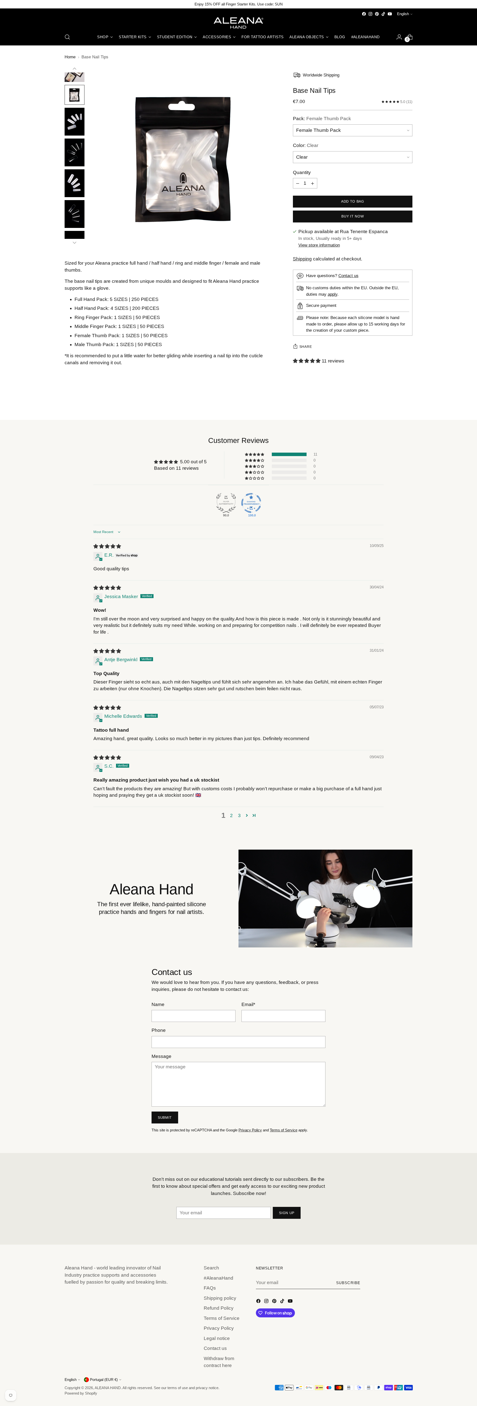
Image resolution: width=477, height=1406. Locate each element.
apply (332, 294)
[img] (107, 546)
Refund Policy (219, 1308)
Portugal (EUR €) (104, 1380)
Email (248, 1004)
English (403, 14)
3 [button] (239, 815)
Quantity (302, 172)
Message (161, 1056)
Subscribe (348, 1283)
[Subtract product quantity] (297, 183)
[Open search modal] (67, 37)
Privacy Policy (250, 1130)
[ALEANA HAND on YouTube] (390, 14)
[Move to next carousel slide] (408, 402)
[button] (307, 361)
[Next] (74, 242)
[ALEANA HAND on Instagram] (370, 14)
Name (158, 1004)
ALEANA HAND (108, 1388)
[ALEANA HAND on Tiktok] (383, 14)
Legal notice (217, 1338)
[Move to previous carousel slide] (397, 403)
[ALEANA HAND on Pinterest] (377, 14)
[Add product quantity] (312, 183)
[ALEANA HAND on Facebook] (364, 14)
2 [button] (231, 815)
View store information (319, 245)
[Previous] (74, 68)
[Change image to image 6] (74, 122)
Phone (159, 1030)
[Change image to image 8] (74, 183)
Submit (165, 1117)
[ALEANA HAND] (238, 23)
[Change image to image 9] (74, 214)
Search (211, 1267)
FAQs (210, 1288)
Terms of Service (283, 1130)
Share (305, 347)
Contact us (348, 276)
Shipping (302, 259)
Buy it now (352, 216)
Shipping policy (220, 1298)
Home (70, 57)
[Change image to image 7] (74, 152)
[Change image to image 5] (74, 95)
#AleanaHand (218, 1278)
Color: (305, 145)
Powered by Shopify (81, 1393)
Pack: (322, 118)
